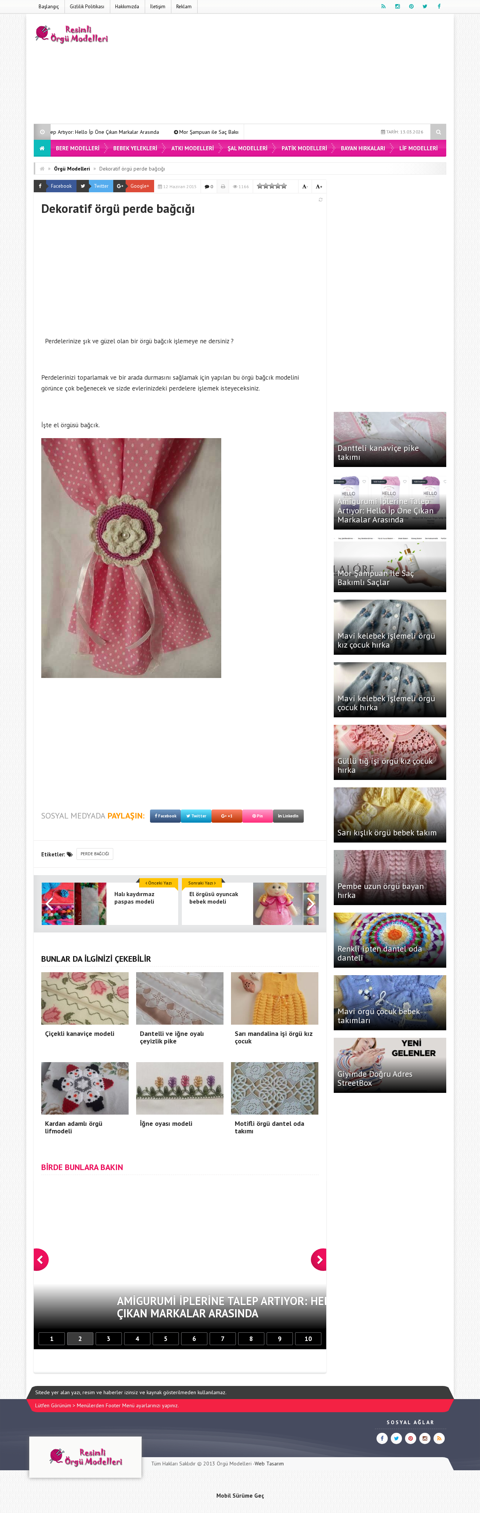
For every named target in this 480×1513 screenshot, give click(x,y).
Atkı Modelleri (192, 148)
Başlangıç (49, 6)
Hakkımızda (127, 6)
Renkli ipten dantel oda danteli (380, 953)
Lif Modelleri (418, 148)
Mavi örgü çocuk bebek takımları (379, 1015)
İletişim (157, 6)
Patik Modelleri (304, 148)
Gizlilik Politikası (87, 6)
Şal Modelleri (247, 148)
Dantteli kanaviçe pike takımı (378, 452)
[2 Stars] (266, 186)
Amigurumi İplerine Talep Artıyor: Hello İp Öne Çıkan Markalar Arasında (386, 510)
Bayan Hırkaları (363, 148)
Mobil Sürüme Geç (240, 1495)
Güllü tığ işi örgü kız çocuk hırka (385, 765)
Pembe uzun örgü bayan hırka (381, 890)
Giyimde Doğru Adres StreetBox (375, 1078)
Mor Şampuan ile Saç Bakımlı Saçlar (142, 132)
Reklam (184, 6)
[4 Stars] (278, 186)
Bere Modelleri (77, 148)
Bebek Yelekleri (135, 148)
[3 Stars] (272, 186)
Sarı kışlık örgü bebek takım (387, 832)
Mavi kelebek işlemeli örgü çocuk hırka (386, 702)
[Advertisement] (309, 70)
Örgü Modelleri (72, 168)
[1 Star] (260, 186)
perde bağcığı (95, 853)
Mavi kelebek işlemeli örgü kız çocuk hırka (386, 640)
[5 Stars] (284, 186)
